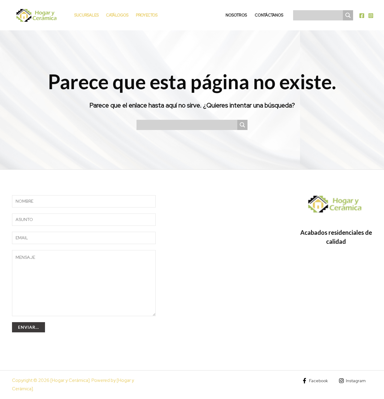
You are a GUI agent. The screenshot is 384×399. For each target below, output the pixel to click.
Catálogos (117, 15)
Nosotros (236, 15)
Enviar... (28, 327)
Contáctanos (269, 15)
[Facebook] (361, 15)
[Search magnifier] (348, 15)
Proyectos (147, 15)
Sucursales (86, 15)
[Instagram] (371, 15)
